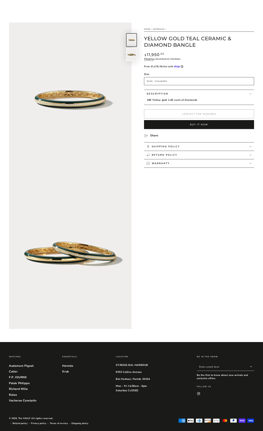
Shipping (149, 58)
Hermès (67, 366)
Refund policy (20, 423)
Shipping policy (79, 423)
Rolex (13, 395)
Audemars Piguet (21, 366)
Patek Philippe (19, 383)
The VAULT (24, 418)
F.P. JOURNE (18, 377)
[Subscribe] (252, 367)
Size (146, 74)
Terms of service (59, 423)
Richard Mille (18, 389)
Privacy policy (38, 423)
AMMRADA (159, 29)
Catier (13, 372)
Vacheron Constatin (22, 401)
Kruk (65, 372)
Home (147, 29)
